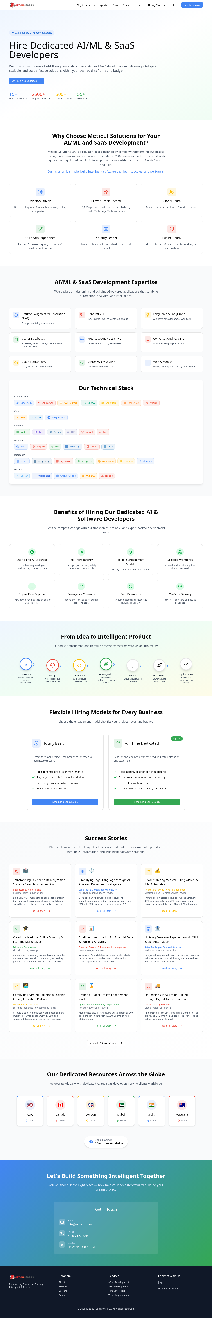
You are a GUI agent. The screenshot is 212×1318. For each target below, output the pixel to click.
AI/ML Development (118, 1282)
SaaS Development (118, 1286)
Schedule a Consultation (24, 80)
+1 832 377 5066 (78, 1235)
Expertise (104, 5)
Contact (173, 5)
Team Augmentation (119, 1295)
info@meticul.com (80, 1224)
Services (63, 1286)
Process (139, 5)
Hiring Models (156, 5)
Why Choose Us (86, 5)
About (62, 1282)
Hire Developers (192, 4)
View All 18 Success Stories (103, 1042)
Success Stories (122, 5)
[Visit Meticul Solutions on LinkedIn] (160, 1282)
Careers (63, 1290)
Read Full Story (37, 910)
